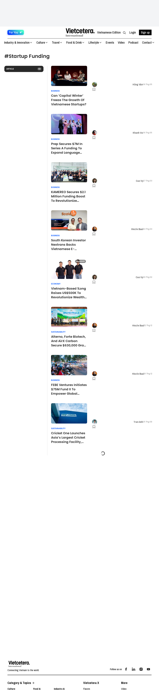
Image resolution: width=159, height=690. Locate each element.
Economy (56, 283)
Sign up (145, 32)
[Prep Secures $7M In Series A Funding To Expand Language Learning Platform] (69, 124)
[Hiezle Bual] (94, 229)
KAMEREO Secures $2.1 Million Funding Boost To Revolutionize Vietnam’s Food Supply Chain (68, 196)
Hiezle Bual (137, 229)
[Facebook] (126, 669)
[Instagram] (141, 669)
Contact (147, 42)
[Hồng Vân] (94, 84)
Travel (55, 42)
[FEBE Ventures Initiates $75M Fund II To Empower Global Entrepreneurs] (69, 365)
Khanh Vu (138, 132)
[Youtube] (148, 669)
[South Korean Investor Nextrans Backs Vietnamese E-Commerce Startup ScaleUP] (69, 220)
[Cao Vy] (94, 180)
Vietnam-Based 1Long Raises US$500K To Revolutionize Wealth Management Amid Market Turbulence (68, 292)
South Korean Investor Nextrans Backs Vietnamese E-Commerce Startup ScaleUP (68, 244)
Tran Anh (138, 421)
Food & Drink (74, 42)
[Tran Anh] (94, 421)
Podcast (133, 42)
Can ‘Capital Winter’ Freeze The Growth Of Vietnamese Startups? (68, 99)
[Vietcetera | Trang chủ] (80, 32)
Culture (40, 42)
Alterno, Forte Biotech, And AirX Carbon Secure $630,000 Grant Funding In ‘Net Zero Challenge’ (69, 340)
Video (121, 42)
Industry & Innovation (17, 42)
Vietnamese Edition (109, 32)
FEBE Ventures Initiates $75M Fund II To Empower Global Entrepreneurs (69, 389)
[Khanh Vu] (94, 132)
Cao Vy (139, 180)
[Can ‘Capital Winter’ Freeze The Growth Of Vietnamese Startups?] (69, 76)
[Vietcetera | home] (19, 664)
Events (110, 42)
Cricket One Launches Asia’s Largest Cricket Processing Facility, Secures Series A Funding (68, 437)
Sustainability (58, 332)
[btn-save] (94, 89)
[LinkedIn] (133, 669)
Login (132, 32)
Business (55, 91)
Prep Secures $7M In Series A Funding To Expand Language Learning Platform (66, 148)
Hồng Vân (138, 84)
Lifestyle (94, 42)
